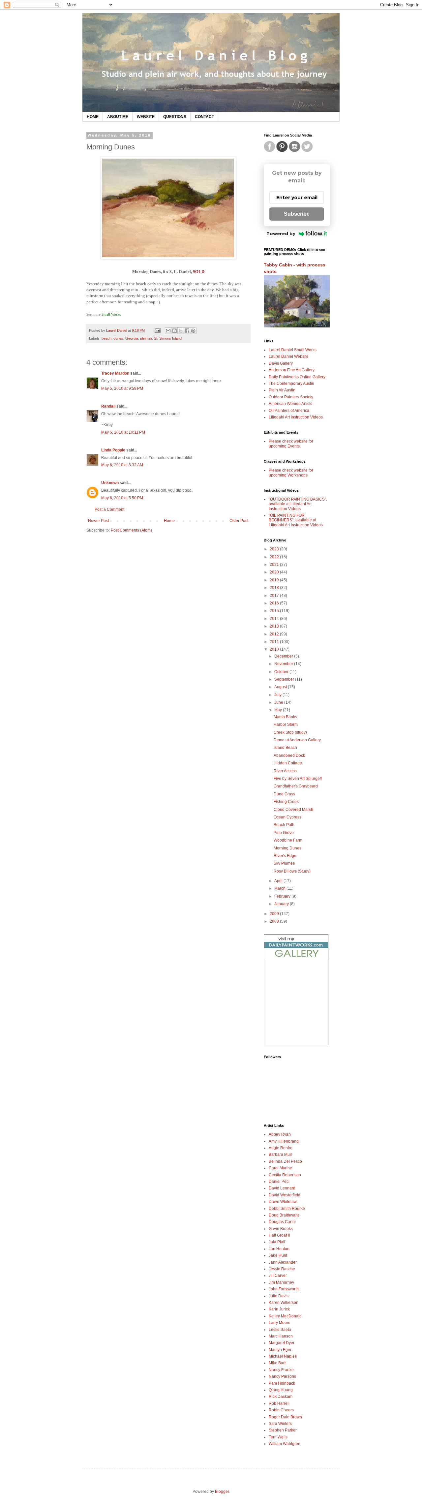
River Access (285, 771)
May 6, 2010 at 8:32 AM (122, 465)
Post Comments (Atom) (131, 530)
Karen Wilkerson (283, 1302)
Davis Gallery (281, 363)
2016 (275, 603)
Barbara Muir (280, 1154)
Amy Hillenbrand (284, 1141)
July (278, 694)
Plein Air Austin (282, 390)
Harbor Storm (286, 724)
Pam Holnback (282, 1383)
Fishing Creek (286, 801)
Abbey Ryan (280, 1134)
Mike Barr (277, 1363)
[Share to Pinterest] (193, 330)
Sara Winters (280, 1423)
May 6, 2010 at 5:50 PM (122, 498)
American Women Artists (290, 403)
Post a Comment (109, 509)
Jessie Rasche (282, 1269)
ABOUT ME (117, 116)
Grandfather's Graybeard (296, 786)
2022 (275, 557)
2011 (275, 641)
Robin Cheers (281, 1410)
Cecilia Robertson (285, 1175)
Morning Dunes (287, 848)
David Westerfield (284, 1195)
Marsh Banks (285, 717)
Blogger (222, 1491)
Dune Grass (284, 794)
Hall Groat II (279, 1235)
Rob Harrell (279, 1403)
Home (169, 520)
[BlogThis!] (174, 330)
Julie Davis (278, 1296)
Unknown (110, 482)
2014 (275, 618)
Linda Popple (113, 450)
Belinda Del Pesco (285, 1161)
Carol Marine (280, 1168)
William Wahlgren (284, 1443)
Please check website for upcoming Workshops (291, 472)
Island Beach (285, 747)
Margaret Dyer (281, 1342)
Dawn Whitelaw (283, 1201)
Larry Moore (279, 1322)
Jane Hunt (278, 1255)
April (279, 880)
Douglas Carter (282, 1221)
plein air (146, 338)
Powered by (280, 233)
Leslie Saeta (280, 1329)
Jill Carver (278, 1275)
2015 (275, 610)
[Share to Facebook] (187, 330)
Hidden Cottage (288, 763)
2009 (275, 913)
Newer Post (98, 520)
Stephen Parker (283, 1430)
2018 (275, 587)
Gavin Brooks (281, 1228)
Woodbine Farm (288, 840)
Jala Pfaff (277, 1242)
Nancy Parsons (282, 1376)
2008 (275, 921)
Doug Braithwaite (284, 1215)
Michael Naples (283, 1356)
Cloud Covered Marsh (293, 809)
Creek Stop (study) (290, 732)
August (281, 687)
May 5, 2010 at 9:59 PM (122, 388)
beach (106, 338)
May (278, 710)
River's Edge (285, 855)
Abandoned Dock (289, 755)
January (282, 904)
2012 (275, 634)
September (284, 679)
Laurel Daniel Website (289, 356)
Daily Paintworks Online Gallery (297, 377)
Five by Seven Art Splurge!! (298, 778)
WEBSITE (146, 116)
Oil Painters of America (289, 410)
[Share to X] (180, 330)
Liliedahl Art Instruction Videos (296, 417)
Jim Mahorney (281, 1282)
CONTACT (204, 116)
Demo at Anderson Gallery (297, 740)
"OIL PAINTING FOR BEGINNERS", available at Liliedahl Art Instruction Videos (296, 520)
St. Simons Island (168, 338)
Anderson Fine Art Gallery (292, 370)
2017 (275, 595)
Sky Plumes (284, 863)
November (284, 663)
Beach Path (284, 824)
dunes (118, 338)
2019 (275, 580)
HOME (93, 116)
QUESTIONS (174, 116)
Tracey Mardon (115, 373)
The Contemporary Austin (291, 383)
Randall (108, 406)
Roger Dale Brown (285, 1417)
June (279, 702)
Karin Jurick (279, 1309)
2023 (275, 549)
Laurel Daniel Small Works (292, 350)
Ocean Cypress (287, 817)
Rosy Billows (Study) (292, 871)
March (280, 888)
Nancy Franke (281, 1370)
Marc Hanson (281, 1336)
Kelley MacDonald (285, 1316)
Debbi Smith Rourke (287, 1208)
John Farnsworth (284, 1289)
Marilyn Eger (280, 1349)
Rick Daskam (280, 1396)
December (284, 656)
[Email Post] (157, 330)
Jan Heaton (279, 1248)
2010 (275, 649)
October (281, 671)
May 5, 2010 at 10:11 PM (123, 432)
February (282, 896)
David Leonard (282, 1188)
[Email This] (168, 330)
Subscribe (297, 214)
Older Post (238, 520)
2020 (275, 572)
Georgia (131, 338)
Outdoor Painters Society (291, 397)
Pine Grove (284, 832)
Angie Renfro (280, 1148)
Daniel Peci (279, 1181)
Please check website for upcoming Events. (291, 443)
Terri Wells (278, 1437)
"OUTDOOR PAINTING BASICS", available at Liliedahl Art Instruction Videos (298, 504)
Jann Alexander (283, 1262)
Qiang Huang (281, 1390)
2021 (275, 564)
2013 (275, 626)
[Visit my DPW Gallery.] (296, 958)
